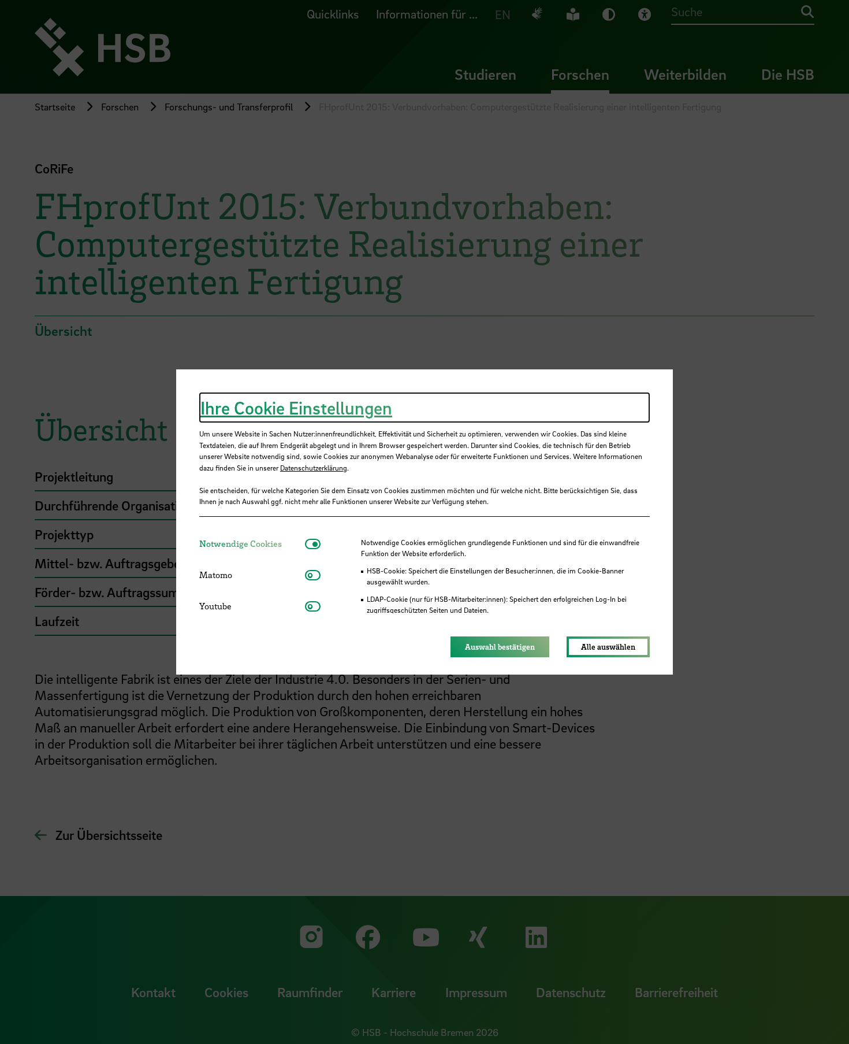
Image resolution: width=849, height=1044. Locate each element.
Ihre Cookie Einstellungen (296, 408)
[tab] (252, 543)
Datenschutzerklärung (313, 467)
